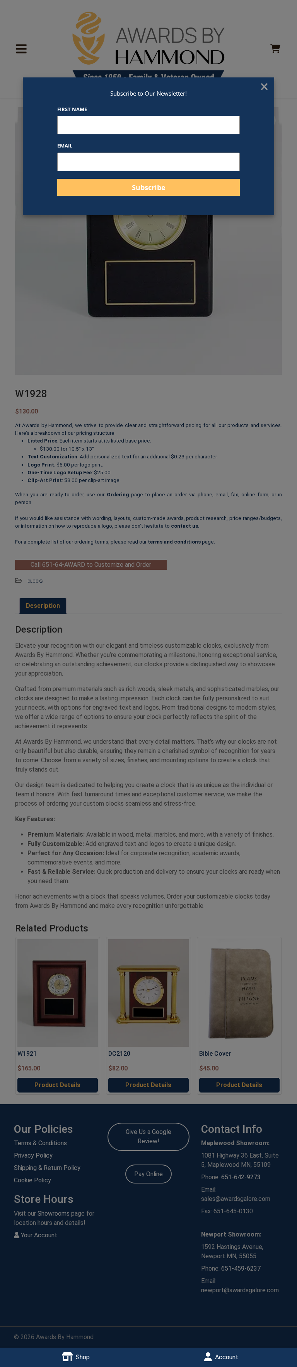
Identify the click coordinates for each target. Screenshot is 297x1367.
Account (226, 1357)
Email (64, 145)
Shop (83, 1357)
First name (72, 109)
